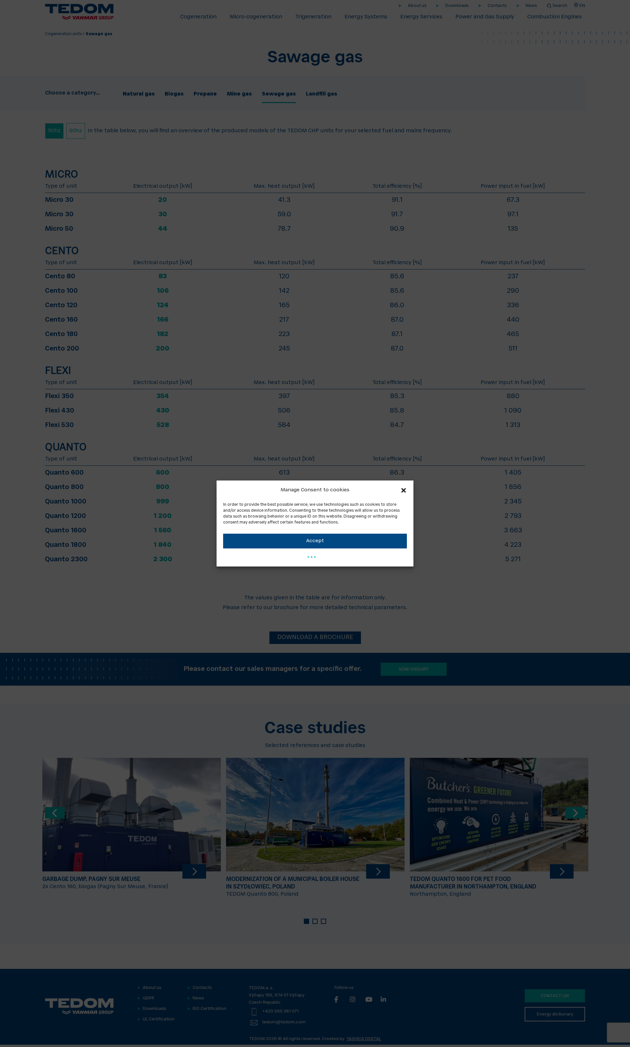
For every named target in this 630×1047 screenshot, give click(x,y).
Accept (315, 541)
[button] (403, 490)
